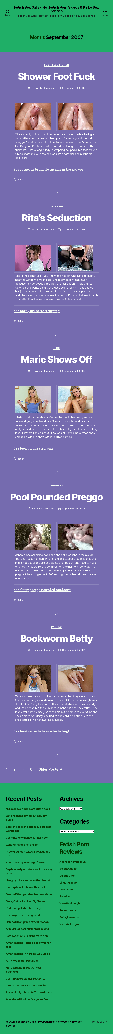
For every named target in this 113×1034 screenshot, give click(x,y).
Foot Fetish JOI (61, 935)
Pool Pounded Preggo (56, 497)
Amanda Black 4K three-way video (28, 953)
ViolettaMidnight (70, 903)
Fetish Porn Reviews (74, 848)
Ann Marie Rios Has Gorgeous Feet (27, 999)
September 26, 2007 (73, 650)
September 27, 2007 (73, 508)
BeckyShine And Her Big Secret (26, 901)
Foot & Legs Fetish (56, 65)
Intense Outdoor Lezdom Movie (25, 985)
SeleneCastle (68, 868)
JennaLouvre (67, 910)
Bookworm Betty (56, 638)
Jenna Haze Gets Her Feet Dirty (25, 978)
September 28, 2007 (73, 370)
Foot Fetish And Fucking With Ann (27, 935)
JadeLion (65, 896)
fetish (21, 179)
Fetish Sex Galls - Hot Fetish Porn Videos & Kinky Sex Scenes (56, 9)
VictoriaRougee (69, 924)
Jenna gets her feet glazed (23, 915)
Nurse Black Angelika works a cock (28, 808)
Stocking (56, 206)
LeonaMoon (66, 889)
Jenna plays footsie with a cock (26, 887)
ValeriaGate (67, 875)
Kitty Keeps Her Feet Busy (22, 960)
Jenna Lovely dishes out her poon (27, 837)
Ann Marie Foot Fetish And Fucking (27, 928)
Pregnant (56, 485)
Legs (56, 348)
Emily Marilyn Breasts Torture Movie (29, 992)
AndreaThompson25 (72, 861)
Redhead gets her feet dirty (23, 908)
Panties (56, 627)
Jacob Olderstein (44, 88)
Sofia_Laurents (69, 917)
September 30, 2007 (73, 88)
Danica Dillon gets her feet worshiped (29, 894)
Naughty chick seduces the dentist (28, 880)
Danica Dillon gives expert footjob (27, 922)
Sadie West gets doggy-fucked (25, 862)
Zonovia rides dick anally (22, 844)
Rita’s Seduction (56, 217)
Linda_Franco (68, 882)
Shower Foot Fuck (56, 76)
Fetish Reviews (73, 935)
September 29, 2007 (73, 229)
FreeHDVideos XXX (67, 935)
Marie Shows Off (56, 359)
